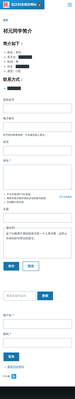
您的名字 (8, 99)
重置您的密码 (15, 367)
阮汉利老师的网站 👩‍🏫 (26, 4)
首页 (5, 20)
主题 (6, 209)
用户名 (7, 315)
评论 (6, 160)
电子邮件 (8, 118)
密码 (6, 334)
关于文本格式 (65, 197)
